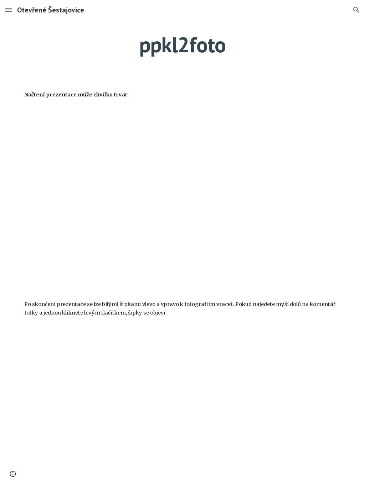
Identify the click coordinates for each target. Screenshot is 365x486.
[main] (182, 44)
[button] (8, 10)
